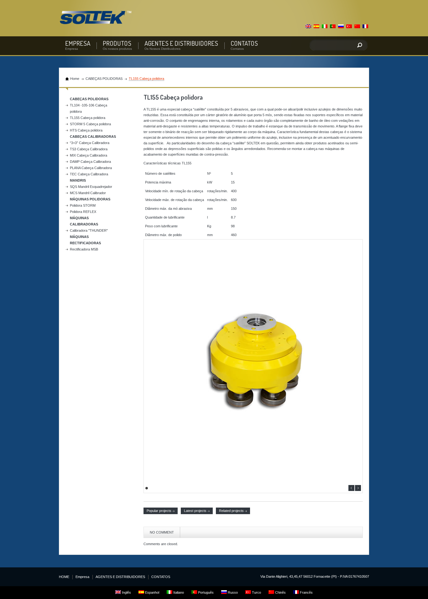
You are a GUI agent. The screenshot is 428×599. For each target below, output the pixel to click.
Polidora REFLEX (83, 212)
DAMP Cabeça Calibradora (90, 161)
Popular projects (159, 511)
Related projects (231, 511)
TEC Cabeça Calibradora (89, 174)
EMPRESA (77, 43)
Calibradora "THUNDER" (89, 230)
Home (74, 78)
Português (205, 592)
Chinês (280, 592)
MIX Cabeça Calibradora (88, 155)
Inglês (126, 592)
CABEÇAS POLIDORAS (104, 78)
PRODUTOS (117, 43)
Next (358, 488)
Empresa (82, 577)
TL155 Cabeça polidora (87, 118)
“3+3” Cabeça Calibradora (89, 143)
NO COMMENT (162, 532)
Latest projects (195, 511)
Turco (256, 592)
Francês (306, 592)
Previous (351, 488)
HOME (64, 577)
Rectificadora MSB (84, 249)
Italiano (178, 592)
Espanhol (151, 592)
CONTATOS (244, 43)
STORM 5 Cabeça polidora (90, 124)
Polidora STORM (83, 205)
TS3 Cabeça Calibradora (88, 149)
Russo (232, 592)
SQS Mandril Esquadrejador (91, 186)
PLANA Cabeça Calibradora (91, 168)
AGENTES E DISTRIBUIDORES (181, 43)
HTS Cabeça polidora (86, 130)
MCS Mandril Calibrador (88, 193)
